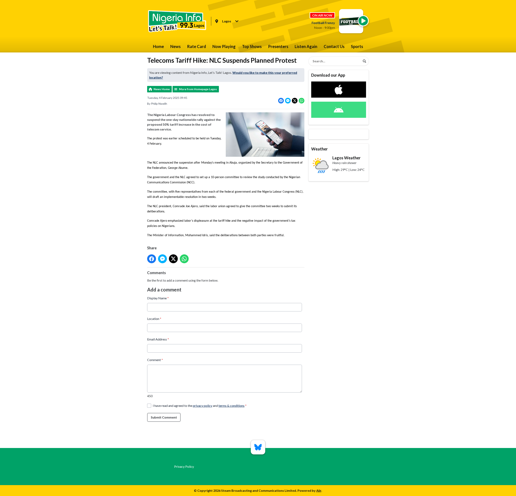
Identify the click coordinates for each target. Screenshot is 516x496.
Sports (357, 46)
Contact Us (334, 46)
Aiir (318, 490)
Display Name (158, 298)
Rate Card (196, 46)
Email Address (158, 339)
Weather (319, 148)
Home (158, 46)
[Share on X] (295, 100)
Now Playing (224, 46)
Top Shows (252, 46)
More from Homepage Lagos (198, 89)
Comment (155, 360)
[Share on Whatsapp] (301, 100)
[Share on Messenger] (288, 100)
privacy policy (202, 405)
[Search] (364, 61)
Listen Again (306, 46)
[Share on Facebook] (281, 100)
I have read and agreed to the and (200, 405)
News (175, 46)
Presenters (278, 46)
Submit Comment (164, 417)
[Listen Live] (363, 20)
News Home (162, 89)
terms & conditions (231, 405)
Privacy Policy (184, 466)
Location (154, 319)
